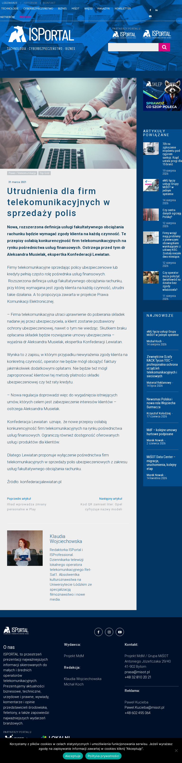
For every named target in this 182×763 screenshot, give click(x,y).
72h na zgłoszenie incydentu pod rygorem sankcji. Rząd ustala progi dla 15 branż (172, 154)
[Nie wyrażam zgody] (176, 750)
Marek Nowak (155, 440)
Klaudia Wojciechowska (66, 539)
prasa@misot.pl (137, 672)
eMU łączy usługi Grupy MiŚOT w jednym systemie (170, 187)
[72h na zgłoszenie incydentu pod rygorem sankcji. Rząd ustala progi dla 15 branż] (151, 148)
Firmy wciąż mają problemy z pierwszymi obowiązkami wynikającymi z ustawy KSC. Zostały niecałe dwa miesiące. (172, 244)
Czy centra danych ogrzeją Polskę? (172, 213)
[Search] (164, 47)
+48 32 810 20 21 (138, 677)
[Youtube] (150, 15)
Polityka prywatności (103, 756)
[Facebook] (150, 9)
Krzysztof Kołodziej (159, 413)
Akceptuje (73, 756)
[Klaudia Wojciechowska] (25, 566)
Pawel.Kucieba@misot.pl (144, 707)
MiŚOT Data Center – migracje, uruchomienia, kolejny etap (161, 463)
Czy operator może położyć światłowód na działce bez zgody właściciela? (172, 281)
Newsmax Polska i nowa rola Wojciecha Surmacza (161, 403)
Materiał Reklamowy (159, 382)
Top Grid (44, 173)
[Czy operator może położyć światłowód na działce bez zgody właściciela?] (151, 277)
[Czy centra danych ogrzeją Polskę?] (151, 214)
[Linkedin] (156, 9)
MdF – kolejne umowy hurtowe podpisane (162, 432)
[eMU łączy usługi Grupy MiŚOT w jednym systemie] (151, 185)
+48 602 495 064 (137, 713)
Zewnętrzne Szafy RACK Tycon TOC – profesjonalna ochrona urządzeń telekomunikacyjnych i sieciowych (162, 366)
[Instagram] (109, 632)
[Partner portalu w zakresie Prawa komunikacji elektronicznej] (156, 34)
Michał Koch (154, 341)
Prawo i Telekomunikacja (22, 173)
